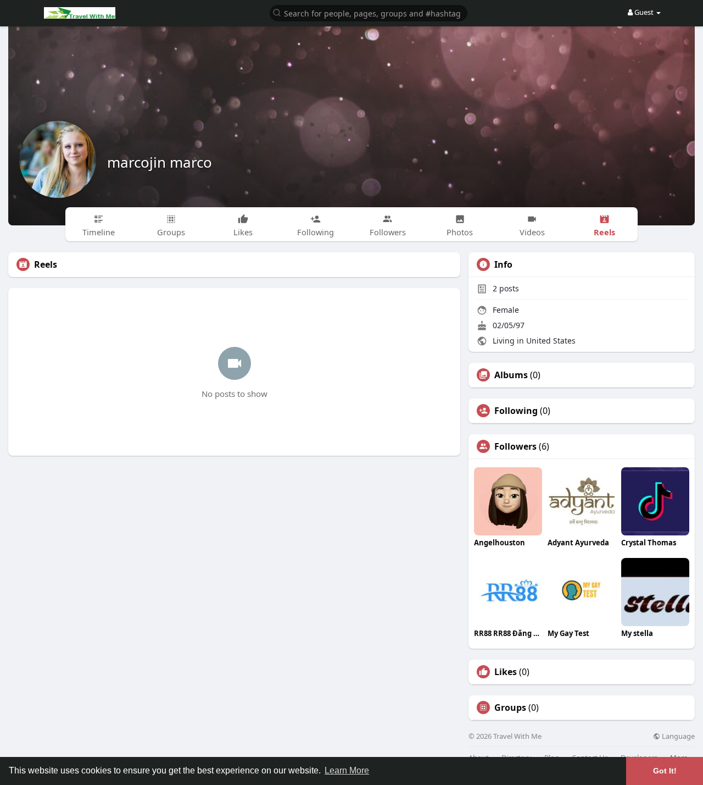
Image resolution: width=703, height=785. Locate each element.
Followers (515, 446)
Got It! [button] (665, 770)
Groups (510, 707)
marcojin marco (159, 162)
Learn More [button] (347, 770)
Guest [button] (644, 12)
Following (516, 410)
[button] (368, 12)
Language (677, 736)
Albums (511, 375)
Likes (505, 671)
